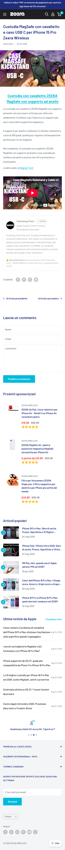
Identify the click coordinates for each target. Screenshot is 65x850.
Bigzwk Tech (26, 167)
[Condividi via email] (36, 279)
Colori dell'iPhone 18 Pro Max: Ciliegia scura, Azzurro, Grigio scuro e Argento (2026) (42, 582)
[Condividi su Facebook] (18, 279)
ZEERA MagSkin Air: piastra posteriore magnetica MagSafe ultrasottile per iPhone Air (37, 449)
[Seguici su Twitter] (11, 832)
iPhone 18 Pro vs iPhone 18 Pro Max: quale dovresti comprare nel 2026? (40, 599)
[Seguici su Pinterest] (23, 832)
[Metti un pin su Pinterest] (24, 279)
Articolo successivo (48, 298)
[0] (59, 14)
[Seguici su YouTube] (29, 832)
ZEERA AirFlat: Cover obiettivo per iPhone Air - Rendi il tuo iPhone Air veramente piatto (39, 413)
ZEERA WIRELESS (29, 405)
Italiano (8, 816)
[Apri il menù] (4, 14)
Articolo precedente (16, 298)
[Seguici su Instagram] (17, 832)
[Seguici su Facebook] (5, 832)
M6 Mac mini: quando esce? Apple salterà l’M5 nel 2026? (39, 565)
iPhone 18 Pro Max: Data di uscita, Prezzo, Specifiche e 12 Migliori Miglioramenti (39, 530)
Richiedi (12, 801)
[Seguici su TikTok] (35, 832)
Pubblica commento (19, 378)
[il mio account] (52, 14)
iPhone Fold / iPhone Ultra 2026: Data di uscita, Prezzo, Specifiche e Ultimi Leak (41, 547)
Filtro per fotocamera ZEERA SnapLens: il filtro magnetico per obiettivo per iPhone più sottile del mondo (39, 486)
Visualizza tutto (54, 619)
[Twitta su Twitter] (30, 279)
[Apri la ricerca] (46, 14)
